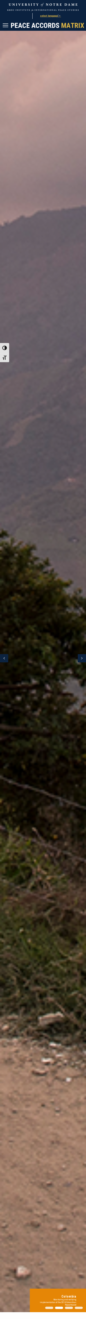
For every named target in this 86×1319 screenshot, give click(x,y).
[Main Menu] (6, 26)
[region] (43, 658)
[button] (43, 658)
